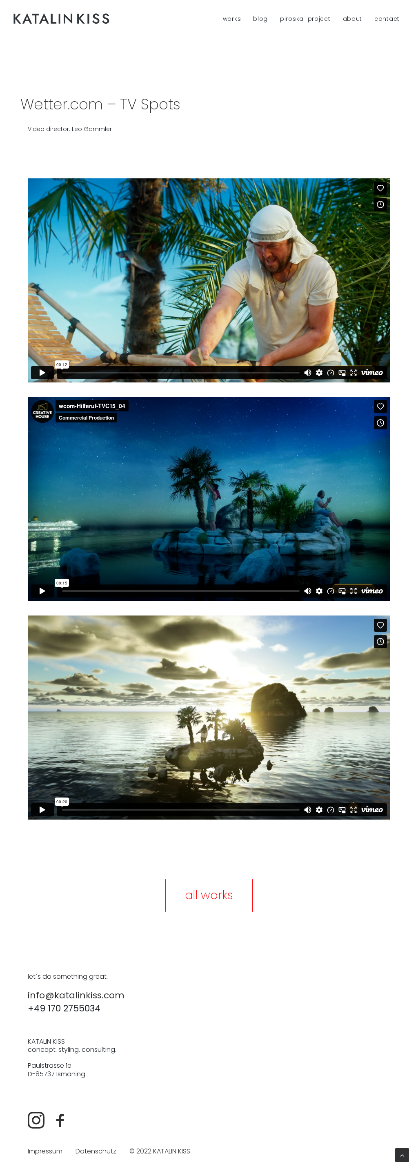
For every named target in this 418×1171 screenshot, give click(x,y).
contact (387, 19)
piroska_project (305, 19)
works (232, 19)
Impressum (45, 1151)
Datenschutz (96, 1151)
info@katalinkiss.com (76, 995)
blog (260, 19)
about (352, 19)
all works (209, 895)
